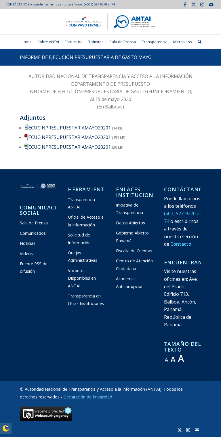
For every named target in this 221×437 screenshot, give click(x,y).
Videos (26, 253)
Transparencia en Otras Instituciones (86, 299)
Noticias (27, 243)
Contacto (180, 244)
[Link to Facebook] (185, 4)
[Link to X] (194, 4)
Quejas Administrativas (82, 256)
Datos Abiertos (130, 223)
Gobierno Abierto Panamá (132, 236)
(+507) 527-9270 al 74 (99, 4)
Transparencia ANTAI (81, 203)
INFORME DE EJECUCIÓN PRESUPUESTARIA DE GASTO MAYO (86, 57)
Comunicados (33, 233)
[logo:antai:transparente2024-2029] (110, 21)
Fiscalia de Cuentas (134, 250)
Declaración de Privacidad (87, 397)
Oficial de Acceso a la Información (86, 220)
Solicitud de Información (79, 238)
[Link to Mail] (211, 4)
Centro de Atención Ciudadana (134, 264)
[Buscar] (198, 42)
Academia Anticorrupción (130, 282)
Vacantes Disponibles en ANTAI (82, 278)
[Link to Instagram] (202, 4)
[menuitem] (27, 42)
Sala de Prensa (34, 223)
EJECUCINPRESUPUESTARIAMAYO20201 (67, 128)
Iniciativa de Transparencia (129, 208)
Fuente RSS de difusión (33, 267)
